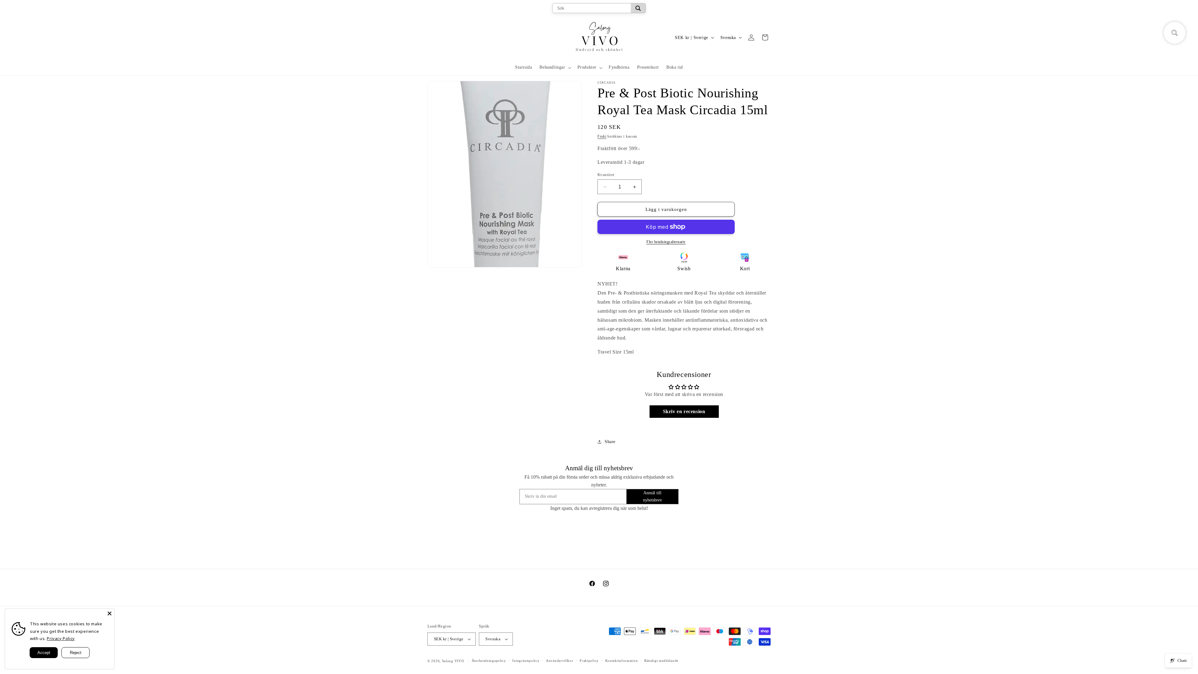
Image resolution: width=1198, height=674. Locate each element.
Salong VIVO (453, 661)
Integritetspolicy (525, 660)
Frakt (601, 136)
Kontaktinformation (621, 660)
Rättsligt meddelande (661, 660)
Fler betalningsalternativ (666, 242)
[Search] (638, 8)
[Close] (109, 613)
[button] (554, 67)
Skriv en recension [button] (684, 411)
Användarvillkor (559, 660)
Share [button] (610, 441)
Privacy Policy (61, 638)
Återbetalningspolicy (489, 660)
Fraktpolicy (589, 660)
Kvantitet (606, 174)
